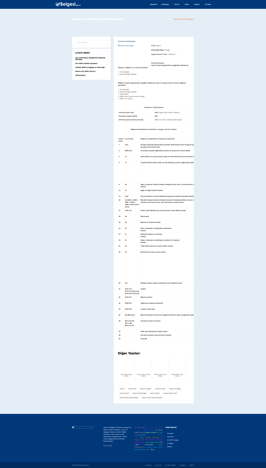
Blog (169, 19)
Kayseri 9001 (132, 389)
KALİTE (176, 4)
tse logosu (139, 430)
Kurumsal (165, 4)
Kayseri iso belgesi (175, 389)
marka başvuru (148, 430)
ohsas (142, 437)
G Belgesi (170, 443)
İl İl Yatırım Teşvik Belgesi (126, 41)
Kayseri (122, 389)
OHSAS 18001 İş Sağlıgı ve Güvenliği (90, 67)
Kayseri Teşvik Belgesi (140, 393)
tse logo (160, 432)
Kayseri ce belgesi (145, 389)
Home (163, 19)
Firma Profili (107, 445)
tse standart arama (152, 442)
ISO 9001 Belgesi (173, 440)
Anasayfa (153, 4)
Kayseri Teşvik (124, 393)
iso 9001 (147, 449)
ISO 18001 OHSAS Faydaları (86, 63)
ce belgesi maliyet (149, 432)
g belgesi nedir (151, 435)
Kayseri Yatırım (155, 393)
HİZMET (197, 4)
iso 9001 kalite (140, 427)
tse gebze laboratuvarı (154, 427)
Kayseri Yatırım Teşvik (170, 393)
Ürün (187, 4)
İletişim (208, 4)
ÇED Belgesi (80, 75)
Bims (152, 449)
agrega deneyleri (152, 437)
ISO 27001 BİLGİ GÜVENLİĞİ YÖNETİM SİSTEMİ (90, 59)
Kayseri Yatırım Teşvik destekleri (152, 398)
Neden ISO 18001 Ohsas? (85, 71)
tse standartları (140, 435)
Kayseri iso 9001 (160, 389)
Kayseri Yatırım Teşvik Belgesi (129, 398)
